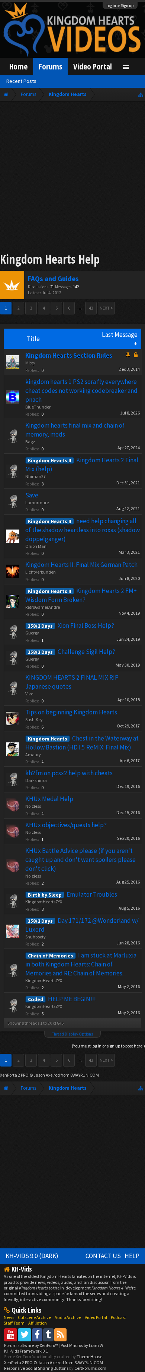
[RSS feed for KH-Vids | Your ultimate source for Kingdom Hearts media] (60, 1334)
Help (132, 1256)
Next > (106, 308)
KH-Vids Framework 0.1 (26, 1351)
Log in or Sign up (120, 5)
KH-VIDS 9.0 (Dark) (32, 1256)
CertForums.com (90, 1368)
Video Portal (92, 66)
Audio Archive (68, 1317)
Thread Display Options (72, 1034)
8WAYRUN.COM (84, 1075)
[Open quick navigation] (140, 94)
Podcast (118, 1317)
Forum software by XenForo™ (31, 1345)
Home (18, 66)
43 (91, 308)
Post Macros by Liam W (82, 1345)
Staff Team (14, 1323)
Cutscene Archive (34, 1317)
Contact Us (103, 1256)
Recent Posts (21, 81)
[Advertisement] (72, 178)
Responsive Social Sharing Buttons (36, 1368)
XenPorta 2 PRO (14, 1075)
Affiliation (37, 1323)
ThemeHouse (89, 1356)
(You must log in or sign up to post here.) (108, 1046)
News (9, 1317)
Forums (50, 66)
